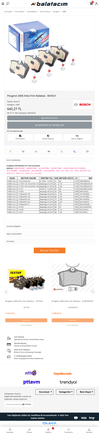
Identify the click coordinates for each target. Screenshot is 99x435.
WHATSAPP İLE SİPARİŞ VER (50, 125)
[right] (93, 292)
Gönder (28, 404)
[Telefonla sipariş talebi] (75, 151)
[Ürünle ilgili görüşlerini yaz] (36, 151)
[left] (6, 292)
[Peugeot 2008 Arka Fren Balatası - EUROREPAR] (73, 278)
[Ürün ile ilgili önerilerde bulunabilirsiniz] (88, 151)
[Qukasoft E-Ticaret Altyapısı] (49, 423)
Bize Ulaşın (85, 391)
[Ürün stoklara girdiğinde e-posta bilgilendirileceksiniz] (62, 151)
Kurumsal (44, 391)
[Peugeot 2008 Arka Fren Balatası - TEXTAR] (26, 278)
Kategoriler (65, 391)
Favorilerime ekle (16, 131)
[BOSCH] (82, 104)
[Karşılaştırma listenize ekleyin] (49, 151)
